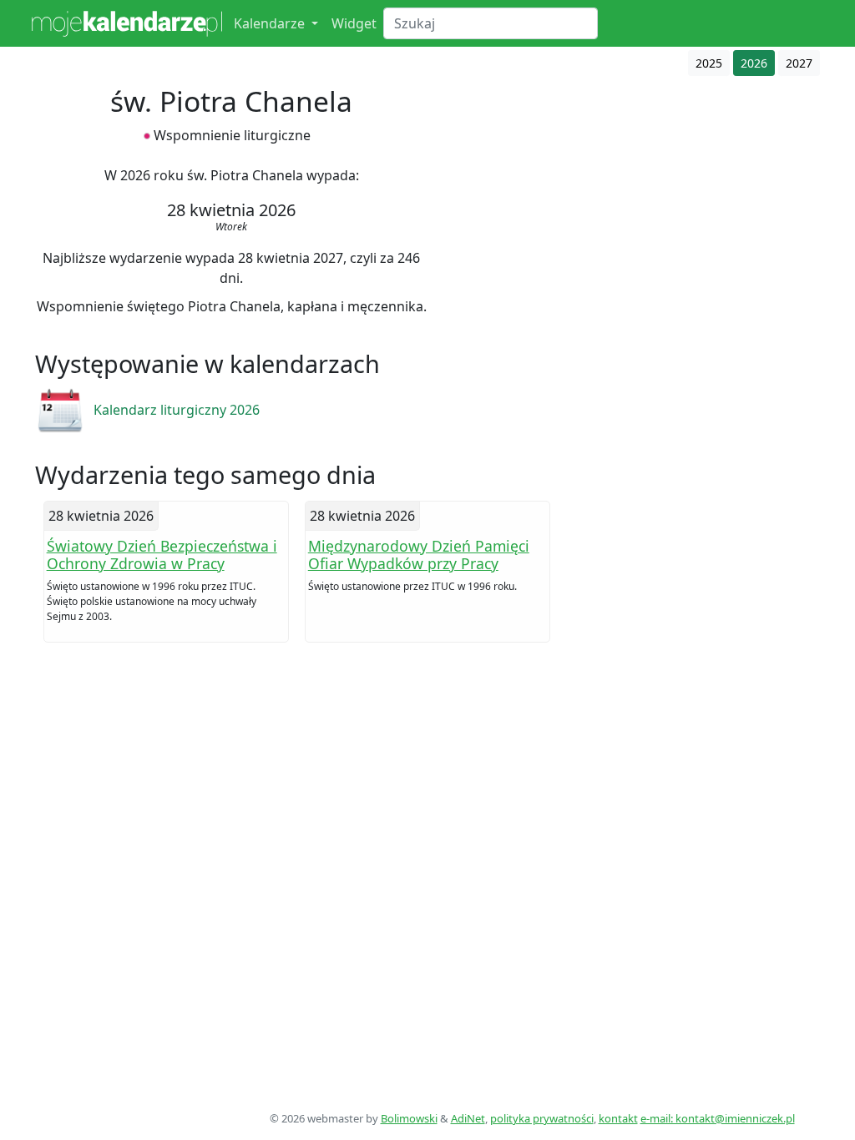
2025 (709, 63)
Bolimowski (409, 1118)
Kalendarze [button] (271, 23)
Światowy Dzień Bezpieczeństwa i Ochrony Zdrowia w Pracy (162, 554)
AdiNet (468, 1118)
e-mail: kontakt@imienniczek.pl (717, 1118)
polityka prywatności (542, 1118)
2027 (799, 63)
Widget (354, 23)
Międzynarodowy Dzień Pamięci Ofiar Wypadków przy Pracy (418, 554)
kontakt (618, 1118)
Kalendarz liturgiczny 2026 (177, 410)
